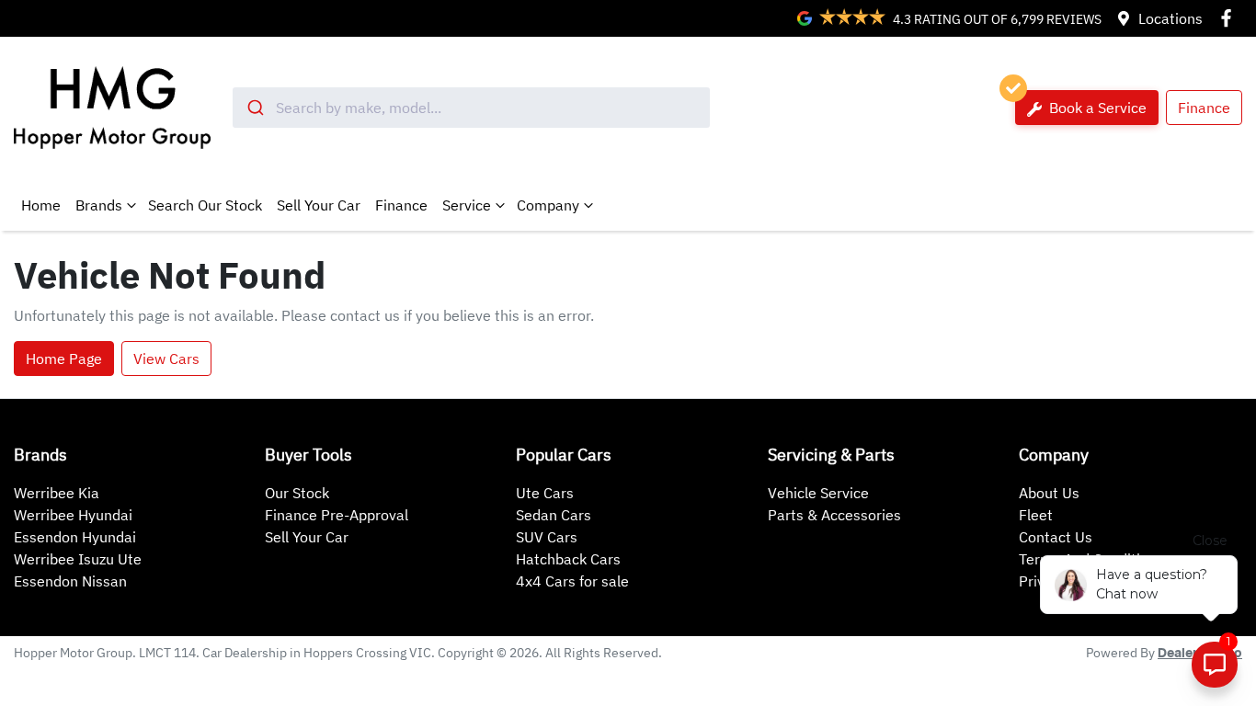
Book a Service (1096, 107)
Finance (1204, 107)
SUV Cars (546, 537)
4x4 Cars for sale (572, 581)
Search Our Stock (205, 205)
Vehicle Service (818, 493)
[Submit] (254, 107)
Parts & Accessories (834, 515)
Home (41, 205)
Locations (1170, 18)
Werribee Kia (56, 493)
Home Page (64, 358)
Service (466, 205)
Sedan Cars (553, 515)
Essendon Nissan (70, 581)
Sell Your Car (318, 205)
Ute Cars (545, 493)
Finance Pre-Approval (336, 515)
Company (548, 205)
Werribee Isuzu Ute (78, 559)
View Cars (166, 358)
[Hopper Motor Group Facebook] (1229, 18)
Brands (98, 205)
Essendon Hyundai (75, 537)
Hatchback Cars (568, 559)
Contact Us (1055, 537)
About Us (1049, 493)
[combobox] (471, 107)
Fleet (1036, 515)
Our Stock (297, 493)
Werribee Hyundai (73, 515)
